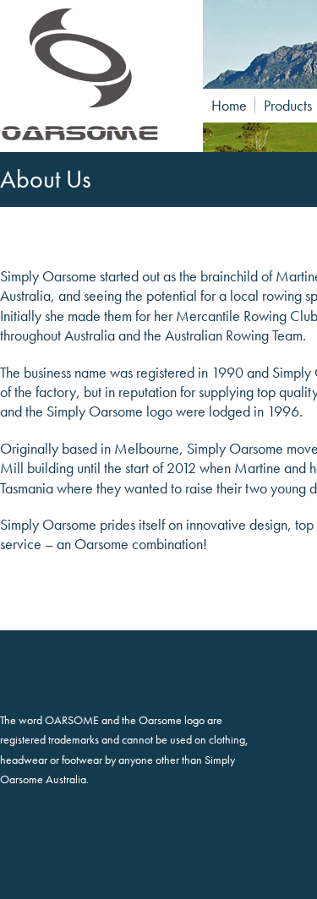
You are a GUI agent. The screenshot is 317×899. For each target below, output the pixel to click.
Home (229, 105)
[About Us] (93, 76)
